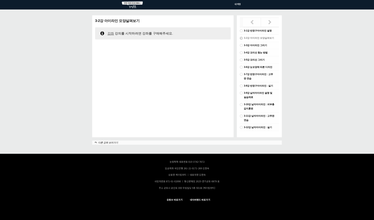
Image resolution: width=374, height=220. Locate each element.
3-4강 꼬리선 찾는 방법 (256, 52)
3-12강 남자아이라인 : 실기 (258, 127)
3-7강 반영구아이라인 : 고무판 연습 (258, 76)
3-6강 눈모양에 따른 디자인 (258, 67)
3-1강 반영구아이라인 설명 (258, 30)
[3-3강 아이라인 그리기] (270, 22)
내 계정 (237, 4)
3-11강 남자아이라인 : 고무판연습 (259, 118)
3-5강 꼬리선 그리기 (254, 59)
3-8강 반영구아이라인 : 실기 (258, 85)
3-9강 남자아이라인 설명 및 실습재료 (258, 95)
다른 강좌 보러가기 (108, 142)
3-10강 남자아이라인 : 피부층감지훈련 (259, 106)
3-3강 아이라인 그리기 (255, 45)
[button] (174, 200)
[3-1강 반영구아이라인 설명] (252, 22)
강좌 (111, 33)
